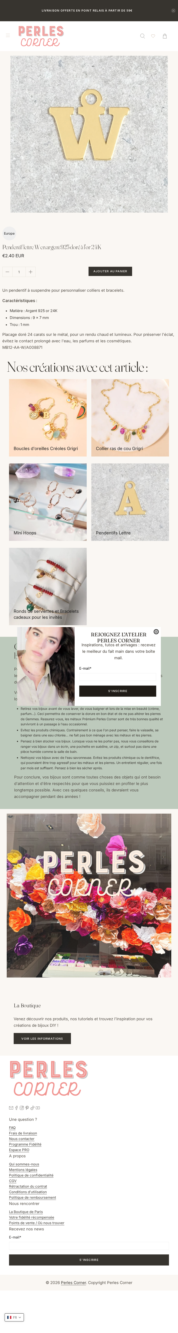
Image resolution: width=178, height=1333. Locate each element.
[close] (156, 631)
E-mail (85, 668)
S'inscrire (117, 691)
